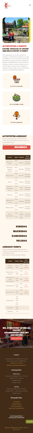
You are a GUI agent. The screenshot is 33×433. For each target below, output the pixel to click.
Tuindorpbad (16, 401)
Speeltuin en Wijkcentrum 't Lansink (13, 427)
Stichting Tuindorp (16, 404)
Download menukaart (16, 406)
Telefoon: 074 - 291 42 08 (16, 363)
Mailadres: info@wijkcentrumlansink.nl (16, 365)
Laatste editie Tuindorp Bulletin (16, 408)
